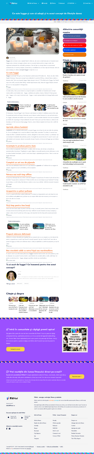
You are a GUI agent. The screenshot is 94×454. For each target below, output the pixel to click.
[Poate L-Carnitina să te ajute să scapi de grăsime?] (74, 67)
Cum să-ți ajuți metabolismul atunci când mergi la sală (73, 141)
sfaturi (26, 283)
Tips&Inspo (65, 80)
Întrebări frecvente (75, 433)
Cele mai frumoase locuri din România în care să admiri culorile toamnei (74, 98)
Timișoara (36, 438)
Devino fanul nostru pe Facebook (72, 36)
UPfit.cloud (31, 446)
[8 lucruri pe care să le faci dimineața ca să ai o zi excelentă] (34, 299)
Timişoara (29, 448)
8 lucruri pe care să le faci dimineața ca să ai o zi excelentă (33, 308)
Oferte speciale (57, 423)
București (36, 431)
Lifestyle (65, 102)
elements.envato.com (18, 89)
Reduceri (62, 3)
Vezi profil (50, 278)
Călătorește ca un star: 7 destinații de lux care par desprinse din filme (44, 309)
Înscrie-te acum (76, 376)
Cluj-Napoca (37, 433)
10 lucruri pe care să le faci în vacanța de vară (13, 307)
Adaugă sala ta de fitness (77, 423)
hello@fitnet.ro (10, 406)
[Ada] (7, 58)
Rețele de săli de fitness (40, 423)
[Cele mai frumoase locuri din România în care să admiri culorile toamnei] (74, 89)
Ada (14, 57)
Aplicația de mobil (68, 54)
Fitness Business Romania (77, 436)
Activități (36, 425)
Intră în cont (56, 431)
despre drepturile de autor (47, 89)
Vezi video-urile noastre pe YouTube (73, 45)
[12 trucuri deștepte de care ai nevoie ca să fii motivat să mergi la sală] (54, 299)
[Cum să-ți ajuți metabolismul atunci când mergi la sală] (74, 133)
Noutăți (45, 3)
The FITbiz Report (75, 438)
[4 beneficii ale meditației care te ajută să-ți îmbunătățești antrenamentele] (74, 154)
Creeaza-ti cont (56, 433)
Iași (35, 436)
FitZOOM (58, 21)
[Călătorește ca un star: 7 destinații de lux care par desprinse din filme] (44, 299)
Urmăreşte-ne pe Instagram (71, 40)
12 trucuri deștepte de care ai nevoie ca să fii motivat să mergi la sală (54, 309)
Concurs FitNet (56, 436)
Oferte (53, 3)
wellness (19, 283)
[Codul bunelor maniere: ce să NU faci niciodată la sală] (74, 176)
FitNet (55, 21)
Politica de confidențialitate (52, 446)
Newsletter (74, 431)
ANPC (61, 446)
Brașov (35, 428)
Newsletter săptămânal (70, 50)
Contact (73, 425)
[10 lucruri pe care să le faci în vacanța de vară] (74, 111)
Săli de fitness (37, 420)
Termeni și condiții (41, 446)
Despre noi (74, 420)
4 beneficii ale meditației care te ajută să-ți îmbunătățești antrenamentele (74, 163)
